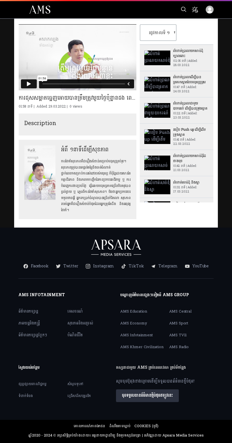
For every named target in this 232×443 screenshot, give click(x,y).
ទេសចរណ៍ (75, 311)
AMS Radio (179, 347)
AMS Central (180, 311)
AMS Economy (133, 323)
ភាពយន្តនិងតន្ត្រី (29, 323)
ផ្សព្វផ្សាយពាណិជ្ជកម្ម (32, 384)
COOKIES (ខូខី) (146, 426)
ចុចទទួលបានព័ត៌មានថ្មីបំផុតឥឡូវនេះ (147, 395)
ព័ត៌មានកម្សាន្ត (28, 311)
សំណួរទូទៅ (75, 384)
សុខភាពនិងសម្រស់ (80, 323)
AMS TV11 (178, 335)
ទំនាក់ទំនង (25, 395)
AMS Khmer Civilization (142, 347)
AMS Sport (178, 323)
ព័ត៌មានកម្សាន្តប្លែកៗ (32, 335)
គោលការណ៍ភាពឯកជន (89, 426)
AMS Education (133, 311)
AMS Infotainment (136, 335)
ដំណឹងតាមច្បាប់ (119, 426)
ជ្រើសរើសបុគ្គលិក (79, 395)
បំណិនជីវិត (75, 335)
